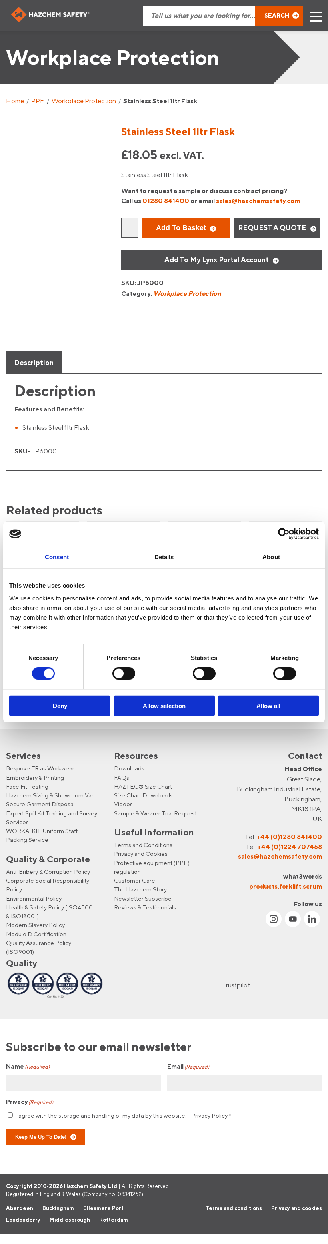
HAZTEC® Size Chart (143, 786)
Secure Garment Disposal (40, 804)
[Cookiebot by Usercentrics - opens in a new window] (284, 534)
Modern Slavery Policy (35, 925)
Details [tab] (164, 557)
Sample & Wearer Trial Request (155, 813)
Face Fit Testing (27, 786)
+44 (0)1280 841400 (289, 837)
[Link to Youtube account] (293, 919)
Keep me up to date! (40, 1137)
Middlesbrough (70, 1220)
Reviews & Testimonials (145, 907)
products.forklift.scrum (285, 886)
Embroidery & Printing (35, 777)
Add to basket (181, 228)
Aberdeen (19, 1208)
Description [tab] (34, 362)
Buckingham (58, 1208)
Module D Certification (36, 934)
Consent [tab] (57, 557)
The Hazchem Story (140, 889)
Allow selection (164, 705)
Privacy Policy (209, 1115)
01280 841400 (165, 201)
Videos (123, 804)
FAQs (121, 777)
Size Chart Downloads (143, 795)
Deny (60, 705)
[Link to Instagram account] (274, 919)
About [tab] (271, 557)
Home (15, 101)
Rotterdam (113, 1220)
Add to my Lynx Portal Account (216, 259)
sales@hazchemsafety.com (258, 201)
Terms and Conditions (143, 844)
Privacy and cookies (296, 1208)
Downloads (129, 768)
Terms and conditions (234, 1208)
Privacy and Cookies (141, 853)
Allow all (268, 705)
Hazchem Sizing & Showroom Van (50, 795)
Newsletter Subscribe (143, 898)
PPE (37, 101)
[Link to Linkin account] (312, 919)
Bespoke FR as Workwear (40, 768)
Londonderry (23, 1220)
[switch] (123, 673)
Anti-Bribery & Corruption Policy (48, 871)
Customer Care (134, 880)
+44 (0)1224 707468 (289, 847)
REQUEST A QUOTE (272, 227)
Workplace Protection (84, 101)
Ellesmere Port (103, 1208)
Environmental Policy (34, 898)
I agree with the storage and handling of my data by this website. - (123, 1115)
